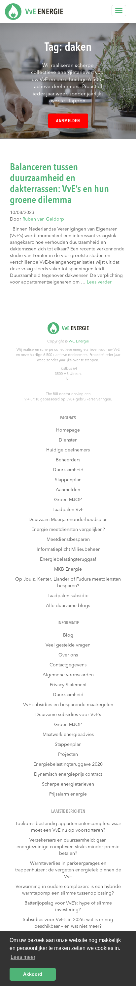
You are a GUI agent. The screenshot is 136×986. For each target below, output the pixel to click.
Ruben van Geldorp (43, 219)
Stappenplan (68, 480)
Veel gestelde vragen (68, 645)
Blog (68, 635)
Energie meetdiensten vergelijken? (68, 529)
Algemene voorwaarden (68, 675)
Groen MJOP (68, 499)
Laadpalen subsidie (68, 596)
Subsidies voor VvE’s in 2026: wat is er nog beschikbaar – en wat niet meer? (68, 923)
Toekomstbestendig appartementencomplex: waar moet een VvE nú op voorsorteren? (68, 827)
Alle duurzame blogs (68, 605)
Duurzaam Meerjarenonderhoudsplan (68, 519)
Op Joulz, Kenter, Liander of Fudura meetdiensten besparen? (68, 582)
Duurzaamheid (68, 470)
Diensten (68, 440)
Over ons (68, 655)
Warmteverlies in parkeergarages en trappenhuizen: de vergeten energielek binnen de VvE (68, 870)
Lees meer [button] (23, 957)
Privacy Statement (68, 685)
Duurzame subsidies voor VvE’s (68, 714)
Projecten (68, 754)
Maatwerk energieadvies (68, 734)
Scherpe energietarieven (68, 784)
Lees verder (99, 282)
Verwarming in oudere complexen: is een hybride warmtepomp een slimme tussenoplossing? (68, 890)
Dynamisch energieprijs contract (68, 774)
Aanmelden (68, 121)
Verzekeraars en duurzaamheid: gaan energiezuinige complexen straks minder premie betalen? (68, 847)
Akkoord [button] (32, 974)
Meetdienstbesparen (68, 539)
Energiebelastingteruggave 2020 (68, 764)
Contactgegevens (68, 665)
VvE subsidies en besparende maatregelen (68, 704)
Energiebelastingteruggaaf (68, 559)
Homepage (68, 430)
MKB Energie (68, 569)
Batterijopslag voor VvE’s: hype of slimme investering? (68, 906)
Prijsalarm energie (68, 794)
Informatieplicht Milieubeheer (68, 549)
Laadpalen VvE (68, 509)
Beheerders (68, 460)
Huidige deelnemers (68, 450)
